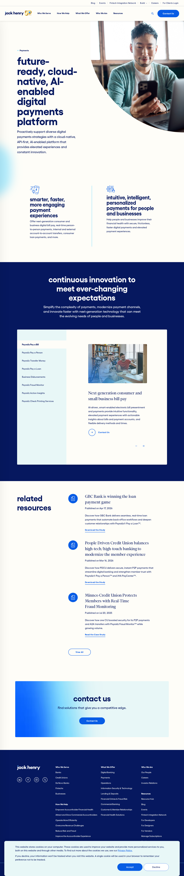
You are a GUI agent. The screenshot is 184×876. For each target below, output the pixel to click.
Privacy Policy (125, 850)
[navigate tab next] (143, 446)
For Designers (147, 825)
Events (102, 3)
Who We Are (101, 13)
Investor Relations (149, 783)
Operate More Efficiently (66, 820)
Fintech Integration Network (123, 3)
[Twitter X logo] (45, 780)
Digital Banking (107, 772)
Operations (106, 783)
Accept (130, 867)
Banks (58, 772)
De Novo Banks (62, 783)
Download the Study (95, 530)
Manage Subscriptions (151, 836)
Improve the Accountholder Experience (73, 836)
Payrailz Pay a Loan (31, 369)
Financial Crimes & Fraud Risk (114, 799)
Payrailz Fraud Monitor (33, 385)
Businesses (60, 794)
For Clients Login (171, 3)
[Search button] (152, 13)
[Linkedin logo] (19, 780)
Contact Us (168, 13)
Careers (155, 3)
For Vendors (146, 831)
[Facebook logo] (28, 780)
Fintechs (59, 788)
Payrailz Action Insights (33, 393)
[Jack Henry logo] (19, 13)
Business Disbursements (33, 377)
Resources (118, 13)
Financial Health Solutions (112, 815)
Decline (156, 867)
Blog (93, 3)
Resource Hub (147, 799)
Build (142, 3)
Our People (146, 772)
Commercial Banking (110, 804)
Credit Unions (61, 777)
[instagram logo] (36, 780)
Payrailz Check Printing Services (38, 401)
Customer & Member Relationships (116, 809)
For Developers (148, 820)
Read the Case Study (95, 634)
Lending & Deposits (109, 794)
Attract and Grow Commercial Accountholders (76, 815)
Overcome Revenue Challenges (69, 825)
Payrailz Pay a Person (32, 352)
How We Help (63, 13)
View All (80, 652)
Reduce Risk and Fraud (65, 831)
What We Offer (83, 13)
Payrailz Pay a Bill (30, 344)
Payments (105, 777)
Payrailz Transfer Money (33, 360)
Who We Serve (44, 13)
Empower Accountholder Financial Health (74, 809)
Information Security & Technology (116, 788)
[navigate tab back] (136, 446)
